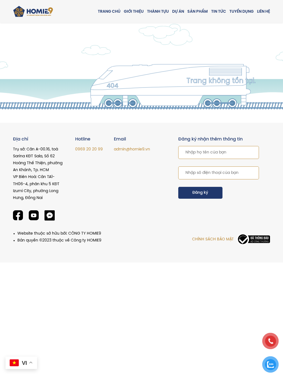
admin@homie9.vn (132, 149)
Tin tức (218, 12)
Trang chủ (109, 12)
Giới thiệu (134, 12)
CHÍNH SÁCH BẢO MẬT (213, 239)
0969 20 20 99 (89, 149)
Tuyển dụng (241, 12)
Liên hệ (263, 12)
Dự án (178, 12)
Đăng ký (200, 193)
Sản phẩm (197, 12)
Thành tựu (158, 12)
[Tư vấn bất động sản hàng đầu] (33, 11)
